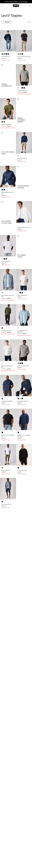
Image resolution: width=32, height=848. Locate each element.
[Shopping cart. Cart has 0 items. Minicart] (30, 6)
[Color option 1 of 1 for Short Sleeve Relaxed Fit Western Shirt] (18, 328)
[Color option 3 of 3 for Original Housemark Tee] (22, 293)
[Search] (26, 6)
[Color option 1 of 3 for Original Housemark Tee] (18, 293)
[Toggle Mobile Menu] (2, 6)
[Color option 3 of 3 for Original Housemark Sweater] (22, 363)
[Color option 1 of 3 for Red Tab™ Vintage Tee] (2, 259)
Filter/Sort (7, 22)
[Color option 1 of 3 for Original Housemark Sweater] (18, 363)
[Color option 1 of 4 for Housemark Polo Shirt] (18, 88)
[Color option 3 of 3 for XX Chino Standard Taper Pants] (22, 54)
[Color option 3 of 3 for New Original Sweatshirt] (22, 399)
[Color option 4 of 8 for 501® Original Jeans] (8, 54)
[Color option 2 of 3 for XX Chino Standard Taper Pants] (20, 54)
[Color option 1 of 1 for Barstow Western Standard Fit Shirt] (2, 293)
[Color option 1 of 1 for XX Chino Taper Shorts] (18, 156)
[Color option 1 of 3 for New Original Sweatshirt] (18, 399)
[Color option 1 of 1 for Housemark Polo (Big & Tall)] (2, 399)
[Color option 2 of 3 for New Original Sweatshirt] (20, 399)
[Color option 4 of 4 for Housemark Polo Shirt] (24, 88)
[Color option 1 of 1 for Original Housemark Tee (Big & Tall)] (2, 432)
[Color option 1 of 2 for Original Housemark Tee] (2, 122)
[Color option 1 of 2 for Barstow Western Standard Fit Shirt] (2, 190)
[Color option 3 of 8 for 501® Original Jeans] (6, 54)
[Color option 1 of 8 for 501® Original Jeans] (2, 54)
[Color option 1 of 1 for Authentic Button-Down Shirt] (18, 225)
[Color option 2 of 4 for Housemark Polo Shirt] (20, 88)
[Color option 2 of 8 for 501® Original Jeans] (4, 54)
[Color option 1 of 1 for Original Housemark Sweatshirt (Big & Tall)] (18, 432)
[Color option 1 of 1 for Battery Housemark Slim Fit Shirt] (2, 363)
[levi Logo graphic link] (16, 5)
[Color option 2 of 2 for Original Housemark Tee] (4, 122)
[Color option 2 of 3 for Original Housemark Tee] (20, 293)
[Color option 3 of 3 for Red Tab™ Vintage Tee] (6, 259)
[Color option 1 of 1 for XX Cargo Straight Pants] (2, 328)
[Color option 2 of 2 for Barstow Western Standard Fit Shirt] (4, 190)
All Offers (25, 1)
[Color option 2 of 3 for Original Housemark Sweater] (20, 363)
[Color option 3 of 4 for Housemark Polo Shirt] (22, 88)
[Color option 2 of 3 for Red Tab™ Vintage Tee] (4, 259)
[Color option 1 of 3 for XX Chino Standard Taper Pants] (18, 54)
